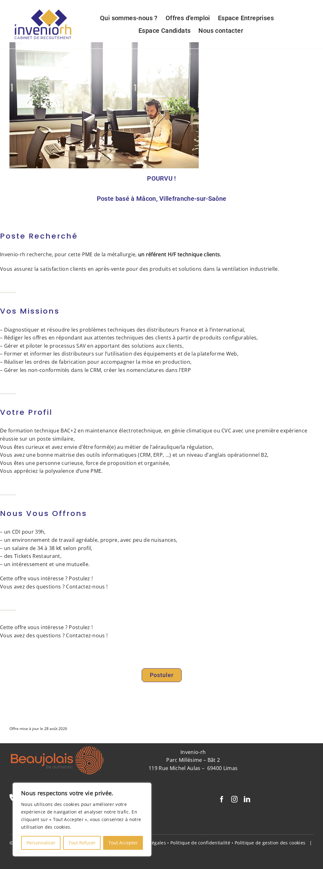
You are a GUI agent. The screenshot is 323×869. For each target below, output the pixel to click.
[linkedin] (247, 799)
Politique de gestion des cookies (270, 843)
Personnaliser (41, 843)
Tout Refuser (82, 843)
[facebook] (222, 799)
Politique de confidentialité (200, 843)
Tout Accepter (123, 843)
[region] (82, 819)
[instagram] (234, 799)
